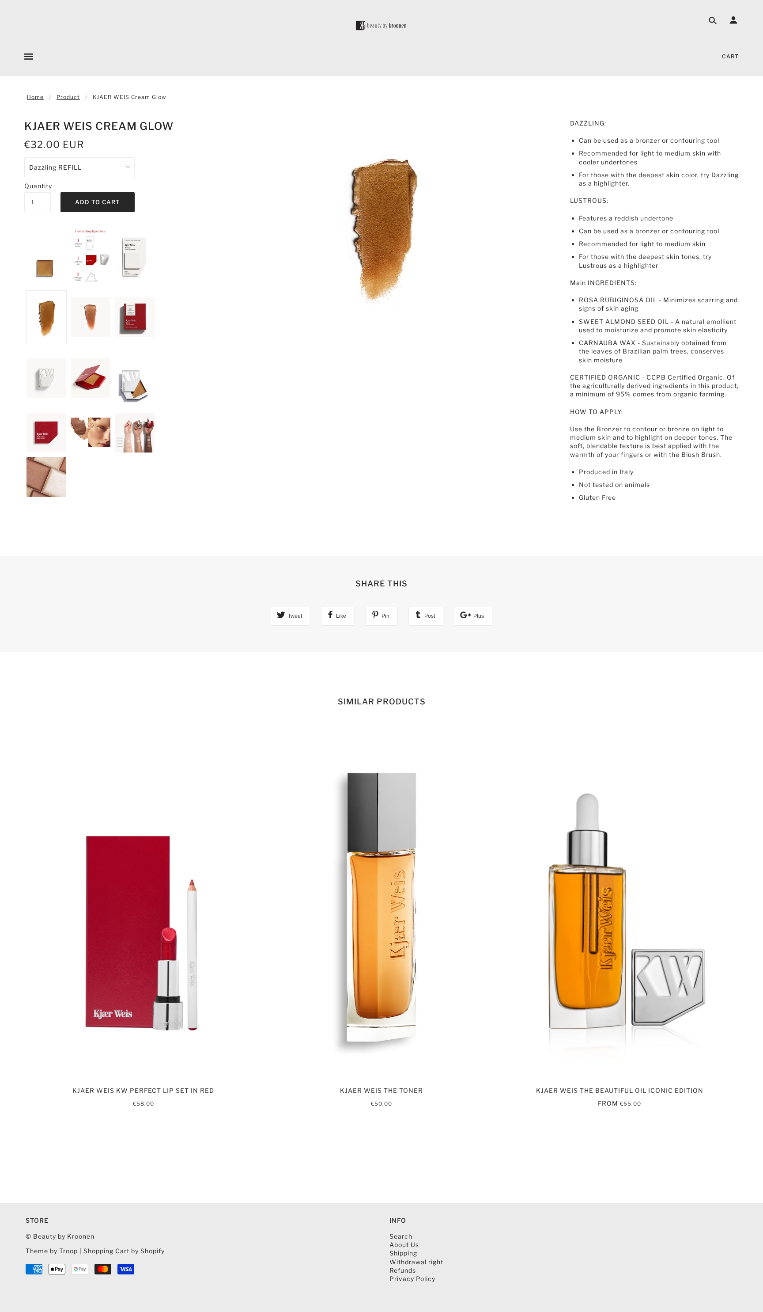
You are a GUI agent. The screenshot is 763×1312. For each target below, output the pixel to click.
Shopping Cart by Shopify (124, 1251)
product (68, 97)
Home (35, 97)
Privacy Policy (412, 1278)
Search (400, 1236)
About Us (404, 1244)
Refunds (402, 1270)
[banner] (381, 25)
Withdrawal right (416, 1262)
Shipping (403, 1253)
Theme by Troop (52, 1251)
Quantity (37, 186)
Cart (730, 56)
